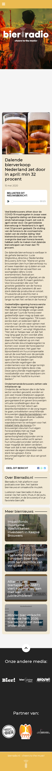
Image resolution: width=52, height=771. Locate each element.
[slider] (25, 201)
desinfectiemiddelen (30, 414)
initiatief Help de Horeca (18, 425)
